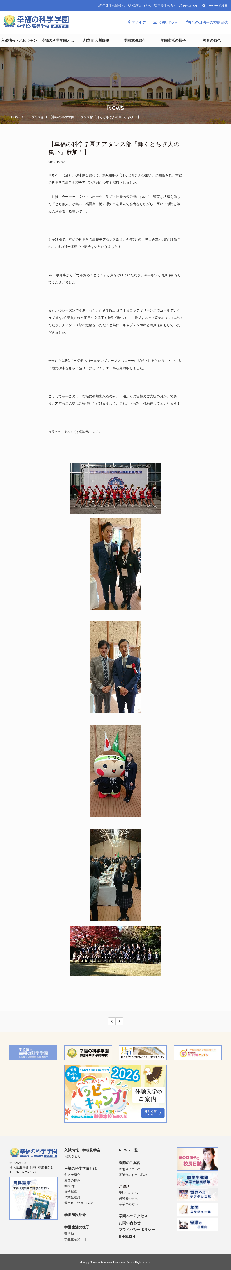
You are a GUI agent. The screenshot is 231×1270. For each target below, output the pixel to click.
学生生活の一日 (75, 1239)
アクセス (138, 22)
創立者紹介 (72, 1175)
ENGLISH (189, 5)
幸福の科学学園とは (58, 40)
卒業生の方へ (166, 5)
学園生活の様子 (173, 40)
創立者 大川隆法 (96, 40)
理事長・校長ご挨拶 (78, 1203)
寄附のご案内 (130, 1163)
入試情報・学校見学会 (82, 1150)
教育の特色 (212, 40)
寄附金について (130, 1169)
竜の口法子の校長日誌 (209, 22)
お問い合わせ (168, 22)
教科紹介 (70, 1186)
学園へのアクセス (133, 1216)
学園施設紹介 (135, 40)
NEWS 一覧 (128, 1150)
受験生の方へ (128, 1193)
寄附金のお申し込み (133, 1175)
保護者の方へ (141, 5)
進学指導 (70, 1191)
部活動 (69, 1233)
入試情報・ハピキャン (19, 40)
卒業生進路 (72, 1197)
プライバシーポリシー (137, 1230)
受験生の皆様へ (113, 5)
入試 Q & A (72, 1156)
